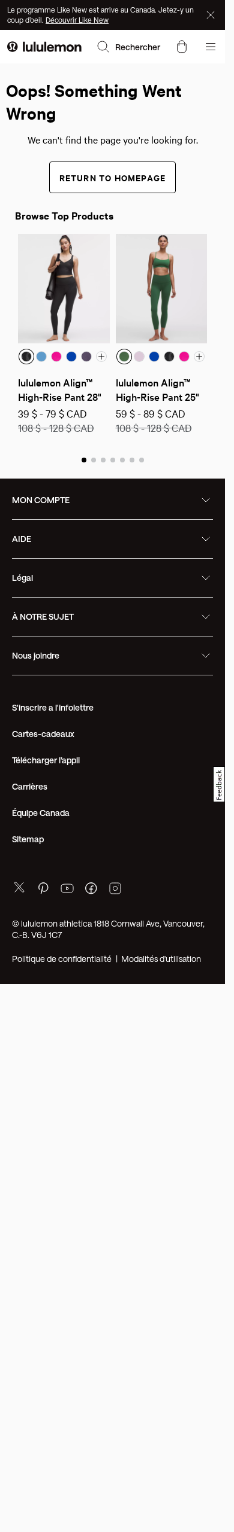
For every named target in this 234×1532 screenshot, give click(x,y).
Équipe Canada (41, 813)
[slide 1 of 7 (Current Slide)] (84, 459)
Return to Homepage (112, 177)
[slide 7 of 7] (141, 459)
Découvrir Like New (77, 20)
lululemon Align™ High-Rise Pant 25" (157, 389)
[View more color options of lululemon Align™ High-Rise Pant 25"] (199, 356)
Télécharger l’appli (46, 760)
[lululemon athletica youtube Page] (67, 890)
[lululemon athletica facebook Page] (91, 890)
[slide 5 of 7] (122, 459)
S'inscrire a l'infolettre (53, 707)
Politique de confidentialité (62, 959)
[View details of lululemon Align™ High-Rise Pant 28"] (64, 288)
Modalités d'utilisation (161, 959)
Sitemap (28, 839)
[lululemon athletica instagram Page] (115, 890)
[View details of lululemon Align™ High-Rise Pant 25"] (162, 288)
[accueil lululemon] (44, 46)
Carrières (29, 786)
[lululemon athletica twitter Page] (19, 888)
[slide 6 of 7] (132, 459)
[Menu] (210, 46)
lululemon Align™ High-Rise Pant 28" (59, 389)
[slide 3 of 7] (103, 459)
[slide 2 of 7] (93, 459)
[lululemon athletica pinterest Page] (43, 890)
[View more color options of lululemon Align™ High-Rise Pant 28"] (101, 356)
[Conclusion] (212, 15)
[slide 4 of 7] (113, 459)
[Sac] (181, 46)
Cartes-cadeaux (43, 734)
